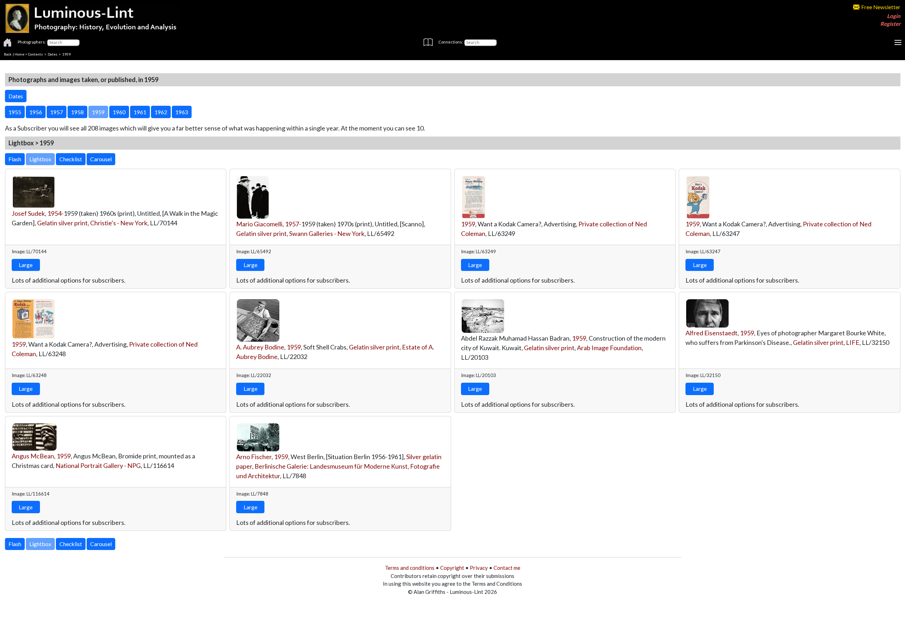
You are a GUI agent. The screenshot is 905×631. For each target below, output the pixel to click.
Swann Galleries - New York (326, 233)
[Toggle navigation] (898, 42)
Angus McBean (33, 456)
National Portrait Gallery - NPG (98, 465)
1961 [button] (140, 112)
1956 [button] (35, 112)
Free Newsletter (880, 7)
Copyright (452, 568)
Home (19, 54)
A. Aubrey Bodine (260, 347)
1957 (292, 224)
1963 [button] (181, 112)
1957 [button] (56, 112)
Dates (52, 54)
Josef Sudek (28, 213)
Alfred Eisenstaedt (711, 333)
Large (26, 264)
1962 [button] (160, 112)
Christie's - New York (118, 223)
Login (893, 16)
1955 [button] (14, 112)
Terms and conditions (409, 568)
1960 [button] (119, 112)
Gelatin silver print (62, 223)
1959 (468, 224)
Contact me (507, 568)
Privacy (479, 568)
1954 (54, 213)
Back (8, 54)
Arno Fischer (254, 457)
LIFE (852, 342)
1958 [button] (77, 112)
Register (890, 24)
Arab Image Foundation (609, 348)
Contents (35, 54)
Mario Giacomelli (259, 224)
